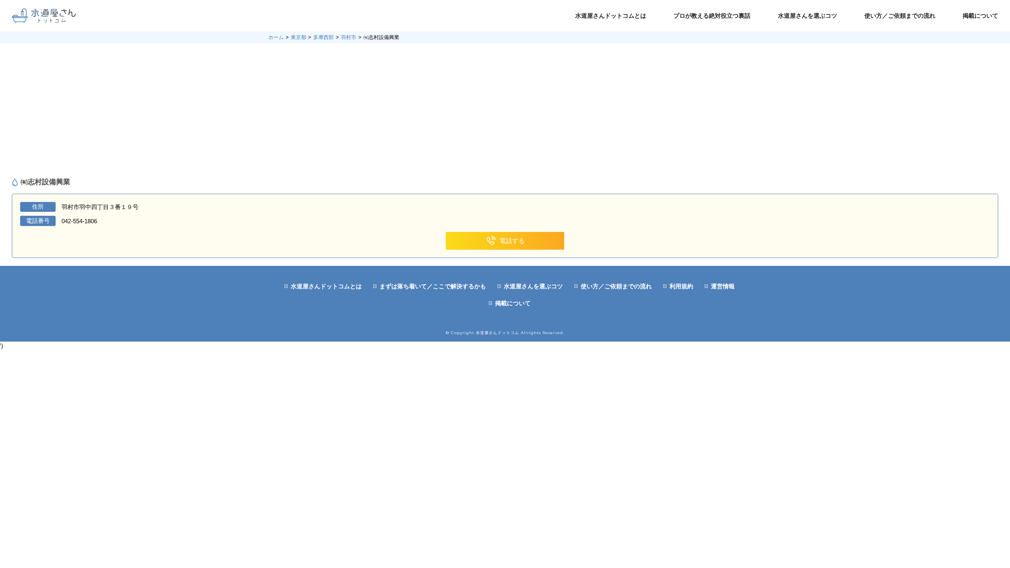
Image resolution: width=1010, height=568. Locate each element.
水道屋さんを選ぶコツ (807, 15)
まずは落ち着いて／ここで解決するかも (433, 286)
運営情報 (723, 286)
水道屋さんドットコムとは (610, 15)
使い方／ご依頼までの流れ (899, 15)
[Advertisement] (505, 110)
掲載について (980, 15)
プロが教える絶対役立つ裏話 (711, 15)
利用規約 (681, 286)
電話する (512, 240)
